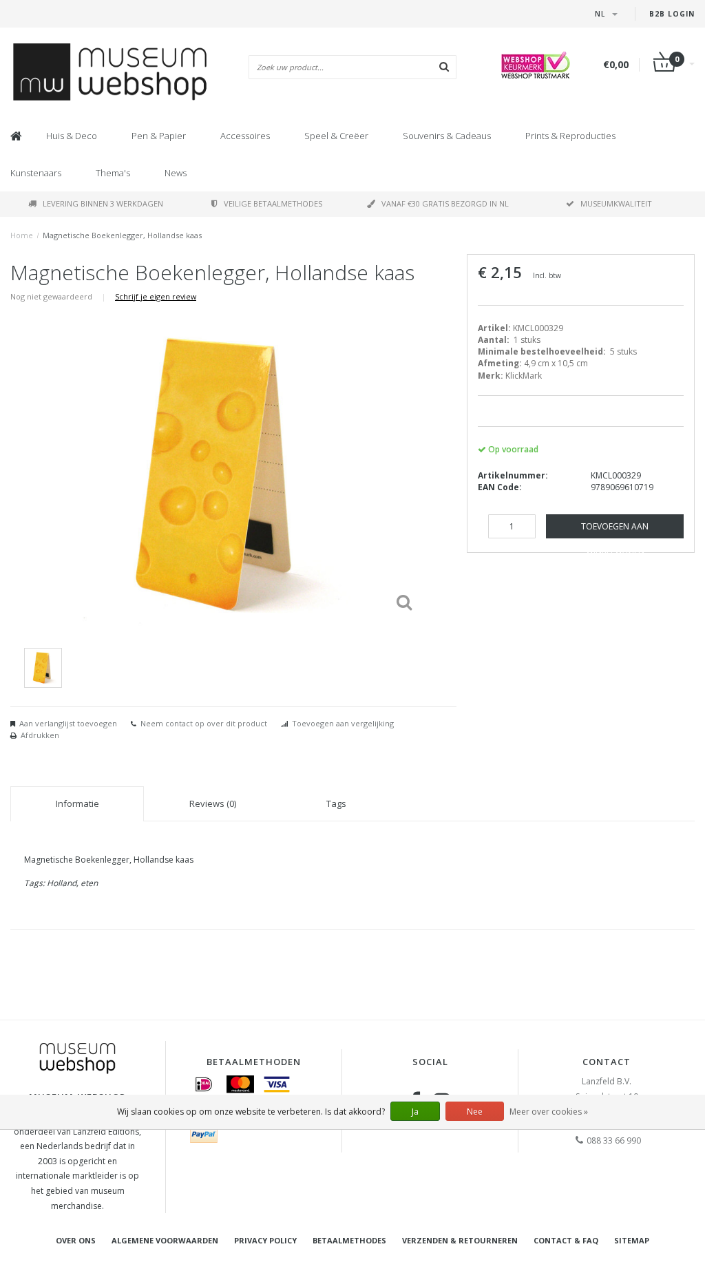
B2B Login (672, 14)
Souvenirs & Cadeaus (447, 135)
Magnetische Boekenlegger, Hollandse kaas (122, 235)
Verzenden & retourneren (460, 1240)
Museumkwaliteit (616, 203)
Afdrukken (40, 735)
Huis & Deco (71, 135)
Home (21, 235)
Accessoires (245, 135)
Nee (475, 1111)
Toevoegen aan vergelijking (343, 723)
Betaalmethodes (349, 1240)
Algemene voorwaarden (165, 1240)
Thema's (113, 173)
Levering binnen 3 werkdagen (103, 203)
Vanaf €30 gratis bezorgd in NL (445, 203)
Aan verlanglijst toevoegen (68, 723)
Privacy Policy (265, 1240)
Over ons (76, 1240)
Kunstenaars (35, 173)
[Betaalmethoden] (204, 1084)
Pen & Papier (158, 135)
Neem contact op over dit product (203, 723)
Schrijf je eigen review (155, 296)
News (176, 173)
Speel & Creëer (336, 135)
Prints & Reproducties (570, 135)
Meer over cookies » (548, 1111)
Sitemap (631, 1240)
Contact (606, 1061)
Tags (336, 803)
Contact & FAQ (566, 1240)
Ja (415, 1111)
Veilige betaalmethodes (273, 203)
